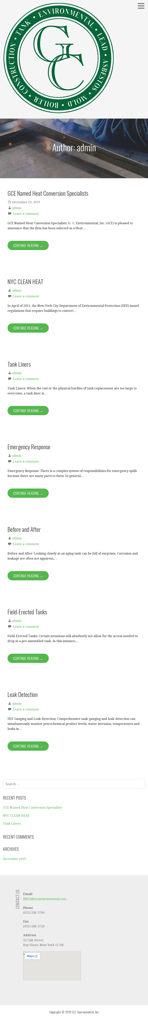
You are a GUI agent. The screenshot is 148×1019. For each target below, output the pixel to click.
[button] (142, 6)
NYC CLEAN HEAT (25, 281)
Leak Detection (23, 694)
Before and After (24, 529)
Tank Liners (19, 364)
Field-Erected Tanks (27, 611)
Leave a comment (26, 214)
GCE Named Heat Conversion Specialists (48, 193)
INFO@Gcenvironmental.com (44, 899)
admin (17, 208)
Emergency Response (29, 446)
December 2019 (14, 859)
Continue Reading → (28, 245)
